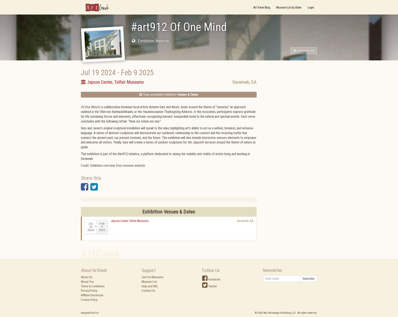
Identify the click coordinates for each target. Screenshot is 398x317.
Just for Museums (153, 277)
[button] (303, 50)
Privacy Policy (89, 291)
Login (311, 7)
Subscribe (308, 278)
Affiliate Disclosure (92, 295)
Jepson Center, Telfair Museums (130, 221)
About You (87, 282)
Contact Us (148, 291)
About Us (86, 277)
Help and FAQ (150, 286)
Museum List (149, 282)
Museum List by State (288, 7)
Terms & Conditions (93, 286)
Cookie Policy (89, 300)
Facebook (213, 279)
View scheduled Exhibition (170, 95)
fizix (97, 312)
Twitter (212, 286)
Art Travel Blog (261, 7)
